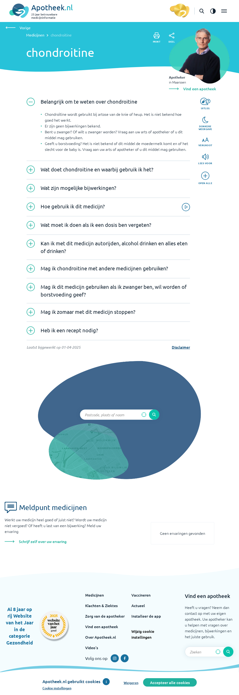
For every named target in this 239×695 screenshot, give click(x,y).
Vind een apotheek (101, 626)
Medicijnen (35, 35)
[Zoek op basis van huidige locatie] (144, 414)
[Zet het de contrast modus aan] (212, 11)
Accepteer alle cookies (170, 682)
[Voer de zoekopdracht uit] (154, 414)
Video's (91, 647)
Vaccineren (141, 594)
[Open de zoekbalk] (201, 11)
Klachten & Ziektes (101, 605)
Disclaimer (181, 347)
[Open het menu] (224, 11)
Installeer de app (146, 616)
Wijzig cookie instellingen (142, 634)
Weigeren (131, 683)
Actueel (138, 605)
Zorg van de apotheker (105, 616)
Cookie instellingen (56, 688)
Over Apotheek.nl (100, 637)
